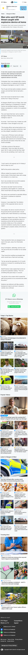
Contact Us (3, 641)
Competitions (18, 620)
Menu (5, 2)
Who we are (3, 639)
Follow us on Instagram (9, 635)
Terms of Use (11, 639)
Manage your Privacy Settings (9, 645)
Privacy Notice (18, 639)
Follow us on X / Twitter (9, 626)
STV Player (4, 620)
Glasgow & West (10, 13)
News (2, 13)
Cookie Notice (10, 641)
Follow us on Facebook (9, 629)
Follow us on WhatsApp (9, 632)
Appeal (16, 623)
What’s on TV (5, 623)
